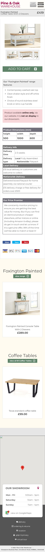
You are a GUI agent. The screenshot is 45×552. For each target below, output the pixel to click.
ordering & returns (22, 526)
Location (22, 531)
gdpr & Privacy (21, 535)
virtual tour (22, 539)
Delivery (22, 522)
